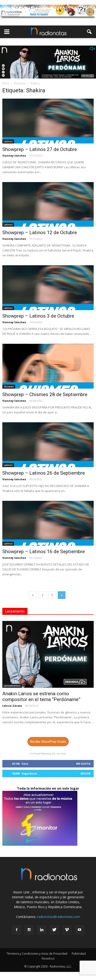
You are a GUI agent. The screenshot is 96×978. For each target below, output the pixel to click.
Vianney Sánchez (14, 155)
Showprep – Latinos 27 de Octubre (39, 149)
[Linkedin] (41, 930)
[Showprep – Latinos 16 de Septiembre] (48, 523)
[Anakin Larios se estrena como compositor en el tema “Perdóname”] (48, 654)
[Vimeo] (67, 930)
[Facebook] (16, 930)
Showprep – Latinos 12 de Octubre (39, 232)
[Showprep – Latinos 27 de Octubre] (48, 121)
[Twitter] (54, 930)
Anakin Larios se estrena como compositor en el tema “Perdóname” (41, 696)
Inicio (5, 83)
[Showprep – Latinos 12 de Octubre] (48, 204)
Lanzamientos (12, 685)
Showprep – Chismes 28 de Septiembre (44, 394)
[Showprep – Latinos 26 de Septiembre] (48, 444)
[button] (89, 31)
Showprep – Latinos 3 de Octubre (38, 316)
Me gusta (83, 763)
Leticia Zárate (12, 705)
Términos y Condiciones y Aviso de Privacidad (37, 954)
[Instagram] (29, 930)
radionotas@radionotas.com (58, 916)
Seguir (85, 773)
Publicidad (79, 954)
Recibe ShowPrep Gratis (48, 741)
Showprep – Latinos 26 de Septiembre (43, 473)
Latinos (8, 141)
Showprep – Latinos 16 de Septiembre (43, 551)
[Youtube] (79, 930)
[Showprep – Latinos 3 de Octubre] (48, 287)
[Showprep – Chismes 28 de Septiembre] (48, 366)
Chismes (9, 386)
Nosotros (48, 958)
